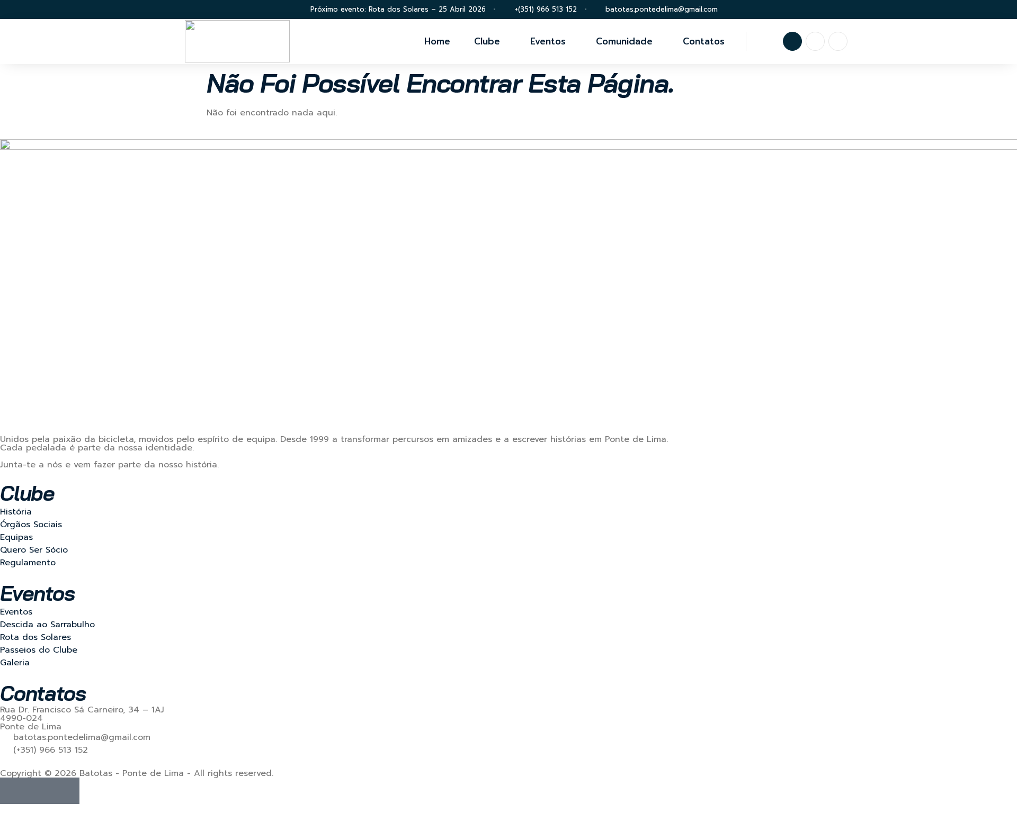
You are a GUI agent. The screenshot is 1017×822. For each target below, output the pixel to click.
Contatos (704, 41)
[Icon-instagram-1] (815, 41)
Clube (487, 41)
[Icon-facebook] (792, 41)
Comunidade (624, 41)
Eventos (548, 41)
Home (437, 41)
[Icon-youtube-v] (838, 41)
